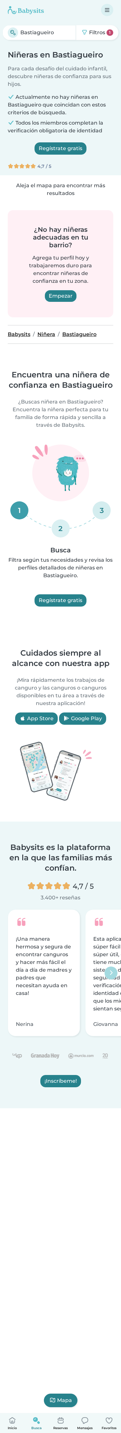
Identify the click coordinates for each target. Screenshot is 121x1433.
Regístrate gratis (60, 148)
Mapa (64, 1400)
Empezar (61, 296)
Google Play (86, 718)
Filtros (99, 32)
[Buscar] (13, 32)
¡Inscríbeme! (61, 1081)
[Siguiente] (111, 973)
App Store (40, 718)
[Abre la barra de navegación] (107, 10)
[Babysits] (26, 10)
